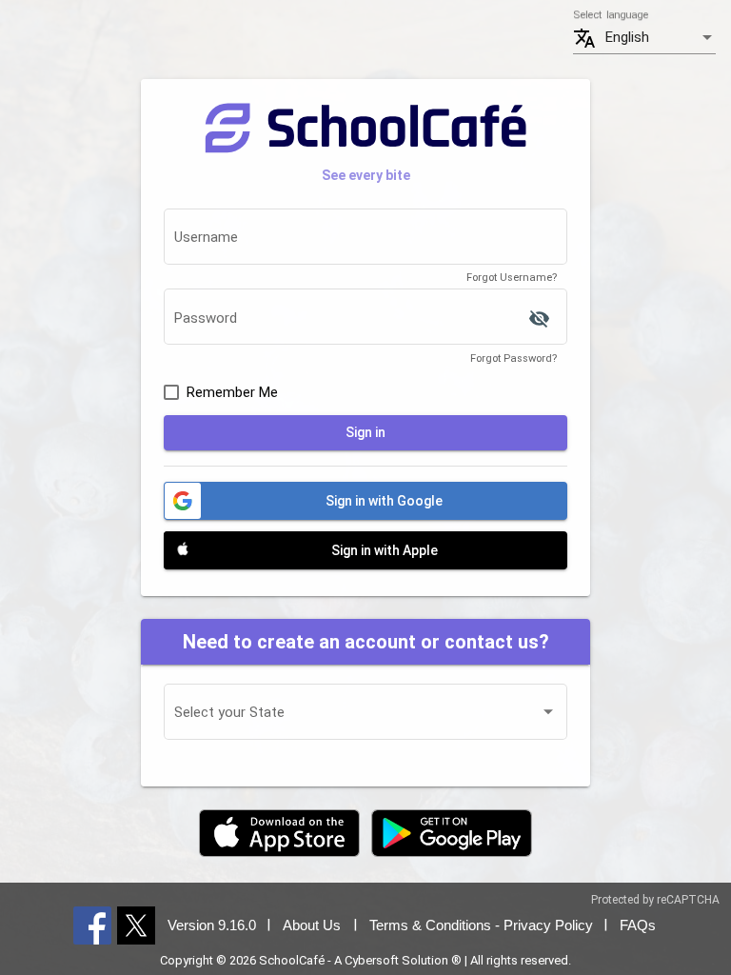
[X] (136, 924)
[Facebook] (92, 924)
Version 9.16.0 (212, 925)
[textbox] (365, 241)
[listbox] (660, 38)
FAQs (638, 925)
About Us (312, 925)
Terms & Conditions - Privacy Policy (481, 925)
